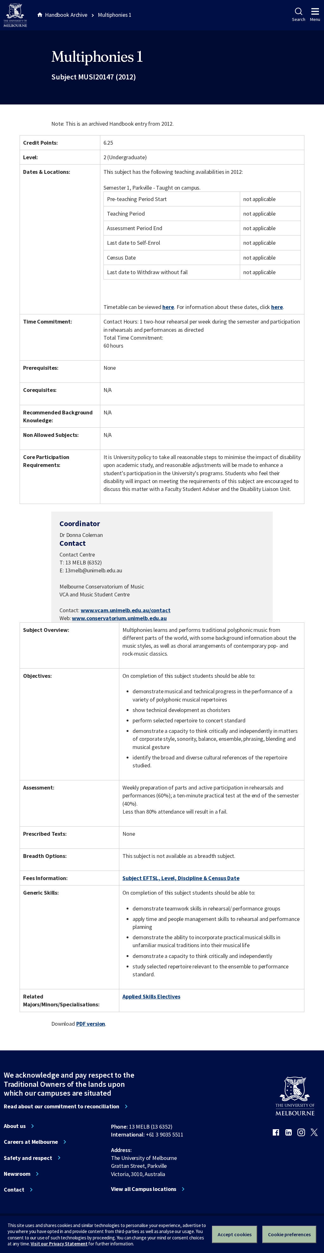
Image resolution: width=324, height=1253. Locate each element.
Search (298, 19)
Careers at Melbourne (31, 1141)
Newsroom (17, 1173)
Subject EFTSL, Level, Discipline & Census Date (181, 878)
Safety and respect (28, 1158)
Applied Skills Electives (151, 996)
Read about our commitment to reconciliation (61, 1106)
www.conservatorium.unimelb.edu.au (119, 618)
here (168, 307)
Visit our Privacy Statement (59, 1244)
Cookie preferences (289, 1234)
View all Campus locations (144, 1189)
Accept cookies (235, 1234)
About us (15, 1126)
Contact (14, 1189)
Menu (315, 19)
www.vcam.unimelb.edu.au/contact (126, 610)
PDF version (90, 1023)
